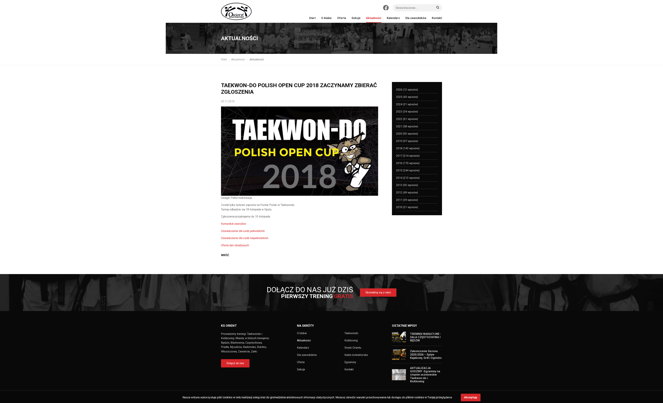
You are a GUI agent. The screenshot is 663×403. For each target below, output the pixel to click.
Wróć (225, 255)
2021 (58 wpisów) (407, 126)
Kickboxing (351, 340)
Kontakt (349, 369)
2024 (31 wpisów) (407, 104)
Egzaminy (350, 362)
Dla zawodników (307, 355)
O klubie (302, 333)
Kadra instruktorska (356, 355)
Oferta (301, 362)
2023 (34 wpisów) (407, 111)
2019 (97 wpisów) (407, 141)
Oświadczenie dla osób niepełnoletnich (244, 238)
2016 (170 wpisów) (408, 163)
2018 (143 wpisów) (408, 148)
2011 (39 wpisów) (407, 200)
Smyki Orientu (352, 347)
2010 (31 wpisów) (407, 207)
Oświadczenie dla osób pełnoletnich (243, 231)
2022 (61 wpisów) (407, 119)
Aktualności (304, 340)
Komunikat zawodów (233, 223)
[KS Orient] (236, 11)
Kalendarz (303, 347)
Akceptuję (470, 397)
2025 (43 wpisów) (407, 97)
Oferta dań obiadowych (235, 245)
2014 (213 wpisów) (408, 177)
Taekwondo (351, 333)
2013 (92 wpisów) (407, 185)
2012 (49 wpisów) (407, 192)
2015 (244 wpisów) (408, 170)
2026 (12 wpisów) (407, 89)
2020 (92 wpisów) (407, 133)
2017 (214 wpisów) (408, 155)
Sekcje (301, 369)
